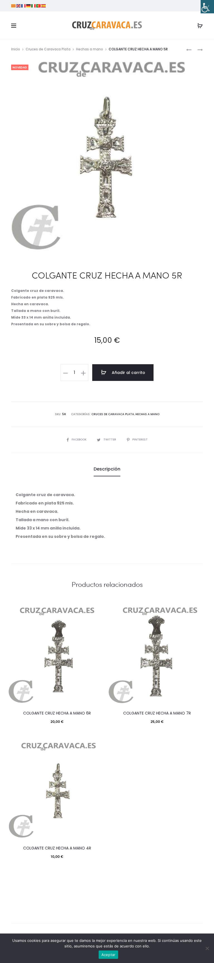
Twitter (110, 439)
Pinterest (140, 439)
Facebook (79, 439)
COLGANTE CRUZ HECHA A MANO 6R (57, 713)
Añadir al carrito (128, 372)
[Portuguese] (38, 5)
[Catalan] (13, 5)
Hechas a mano (89, 49)
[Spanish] (43, 5)
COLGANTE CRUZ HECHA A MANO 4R (57, 848)
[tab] (107, 469)
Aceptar (108, 954)
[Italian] (33, 5)
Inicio (15, 49)
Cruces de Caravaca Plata (48, 49)
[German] (28, 5)
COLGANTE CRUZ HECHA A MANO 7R (157, 713)
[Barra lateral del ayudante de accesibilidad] (207, 6)
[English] (18, 5)
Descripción (107, 469)
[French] (23, 5)
